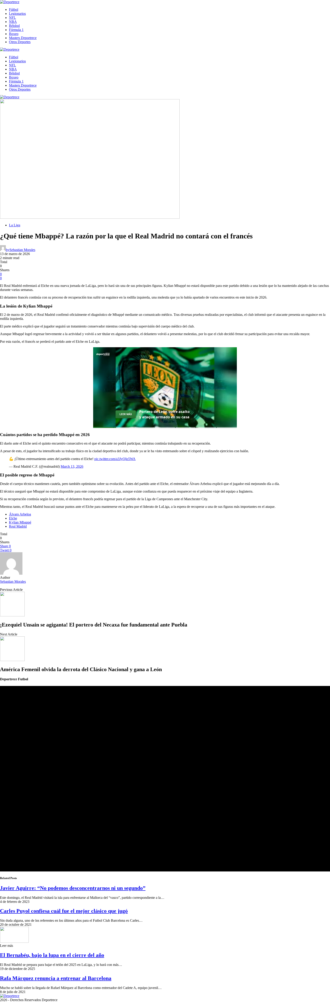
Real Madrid (18, 526)
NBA (13, 22)
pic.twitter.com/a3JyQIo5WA (115, 459)
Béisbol (14, 26)
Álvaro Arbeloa (20, 514)
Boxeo (13, 34)
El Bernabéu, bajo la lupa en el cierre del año (52, 955)
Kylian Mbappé (20, 522)
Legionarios (17, 13)
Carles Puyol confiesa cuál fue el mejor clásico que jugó (64, 911)
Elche (13, 518)
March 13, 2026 (72, 466)
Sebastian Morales (13, 581)
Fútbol (13, 9)
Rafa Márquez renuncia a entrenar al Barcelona (55, 978)
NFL (12, 18)
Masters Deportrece (23, 38)
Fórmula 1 (16, 30)
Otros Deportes (20, 42)
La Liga (14, 225)
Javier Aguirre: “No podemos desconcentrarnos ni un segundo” (72, 888)
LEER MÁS (125, 414)
